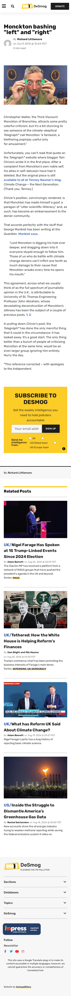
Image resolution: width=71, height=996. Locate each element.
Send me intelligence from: (19, 442)
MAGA (16, 577)
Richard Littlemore (29, 39)
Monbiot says (28, 234)
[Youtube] (17, 951)
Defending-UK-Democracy (29, 668)
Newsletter (11, 945)
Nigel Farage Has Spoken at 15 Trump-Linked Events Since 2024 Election (32, 550)
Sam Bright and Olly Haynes (23, 652)
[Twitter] (11, 951)
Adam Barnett (15, 562)
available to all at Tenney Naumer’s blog (32, 180)
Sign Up (51, 428)
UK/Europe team (39, 447)
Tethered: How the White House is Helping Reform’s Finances (31, 641)
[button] (35, 882)
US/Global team (39, 443)
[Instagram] (22, 951)
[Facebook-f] (5, 951)
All (33, 438)
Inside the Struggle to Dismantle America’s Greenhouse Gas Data (29, 811)
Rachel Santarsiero (18, 822)
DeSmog (40, 6)
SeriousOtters (23, 987)
